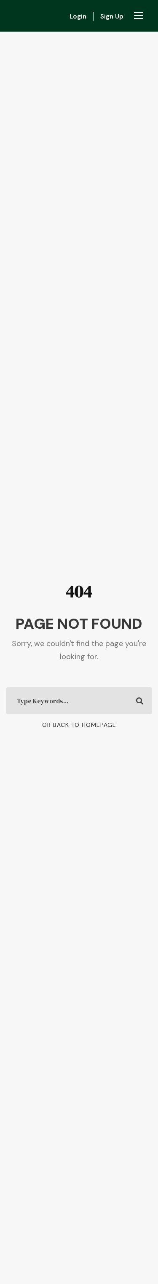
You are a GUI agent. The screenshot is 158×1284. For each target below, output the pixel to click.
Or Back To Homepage (79, 725)
